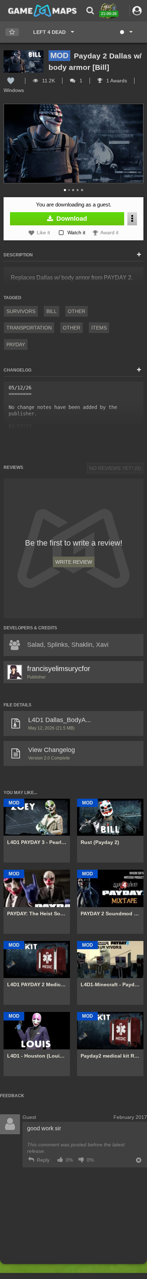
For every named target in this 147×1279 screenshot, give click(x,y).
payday (15, 344)
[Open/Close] (139, 255)
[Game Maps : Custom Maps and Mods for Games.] (42, 10)
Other (76, 311)
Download (71, 218)
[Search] (90, 10)
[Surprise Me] (126, 32)
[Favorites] (12, 32)
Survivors (20, 311)
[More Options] (132, 218)
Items (99, 328)
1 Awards (116, 80)
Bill (51, 311)
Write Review (73, 562)
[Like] (11, 80)
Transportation (29, 328)
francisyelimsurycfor (58, 668)
